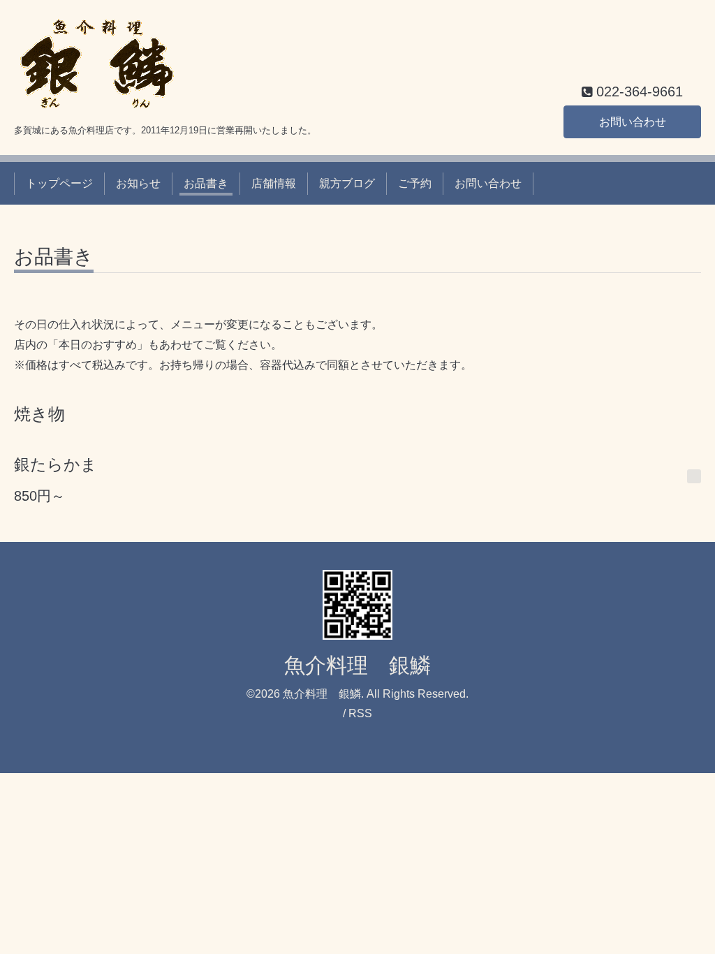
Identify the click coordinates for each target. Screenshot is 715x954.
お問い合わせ (632, 122)
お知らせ (138, 183)
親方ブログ (347, 183)
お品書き (206, 183)
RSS (360, 713)
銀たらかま (55, 464)
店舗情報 (273, 183)
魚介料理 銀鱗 (357, 665)
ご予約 (415, 183)
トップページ (59, 183)
